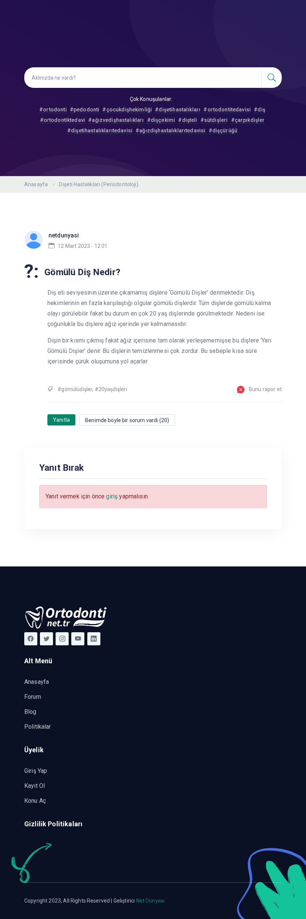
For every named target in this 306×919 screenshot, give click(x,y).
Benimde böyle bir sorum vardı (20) (127, 420)
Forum (32, 696)
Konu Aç (35, 800)
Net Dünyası (150, 901)
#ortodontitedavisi (227, 110)
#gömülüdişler (74, 389)
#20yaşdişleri (111, 389)
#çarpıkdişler (248, 120)
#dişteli (187, 120)
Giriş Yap (35, 770)
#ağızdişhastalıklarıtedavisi (170, 130)
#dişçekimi (161, 120)
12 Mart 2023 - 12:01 (82, 246)
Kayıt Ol (34, 785)
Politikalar (37, 726)
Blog (30, 711)
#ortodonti (53, 110)
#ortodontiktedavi (62, 120)
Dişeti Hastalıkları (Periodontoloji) (98, 184)
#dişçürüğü (223, 130)
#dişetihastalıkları (177, 110)
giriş (112, 496)
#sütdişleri (214, 120)
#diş (259, 110)
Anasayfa (36, 184)
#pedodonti (85, 110)
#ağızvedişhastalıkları (116, 120)
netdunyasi (64, 235)
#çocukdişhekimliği (127, 110)
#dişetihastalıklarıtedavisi (99, 130)
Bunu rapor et (265, 389)
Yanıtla (61, 420)
